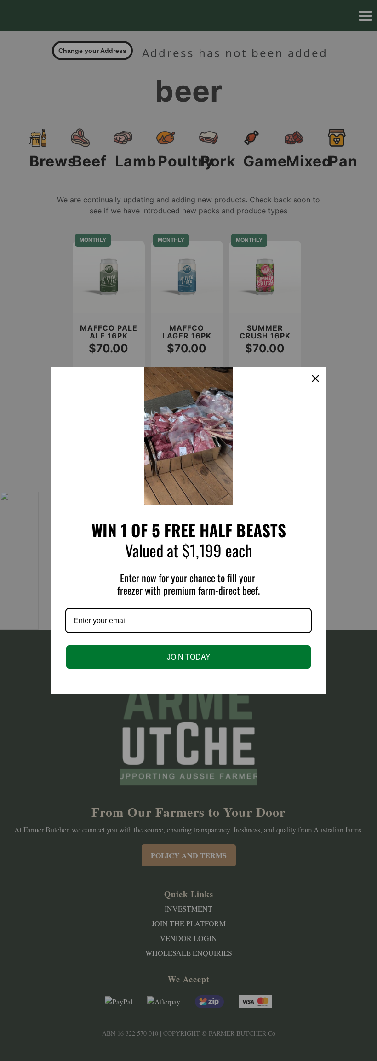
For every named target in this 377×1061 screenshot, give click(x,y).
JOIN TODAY (189, 657)
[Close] (315, 378)
